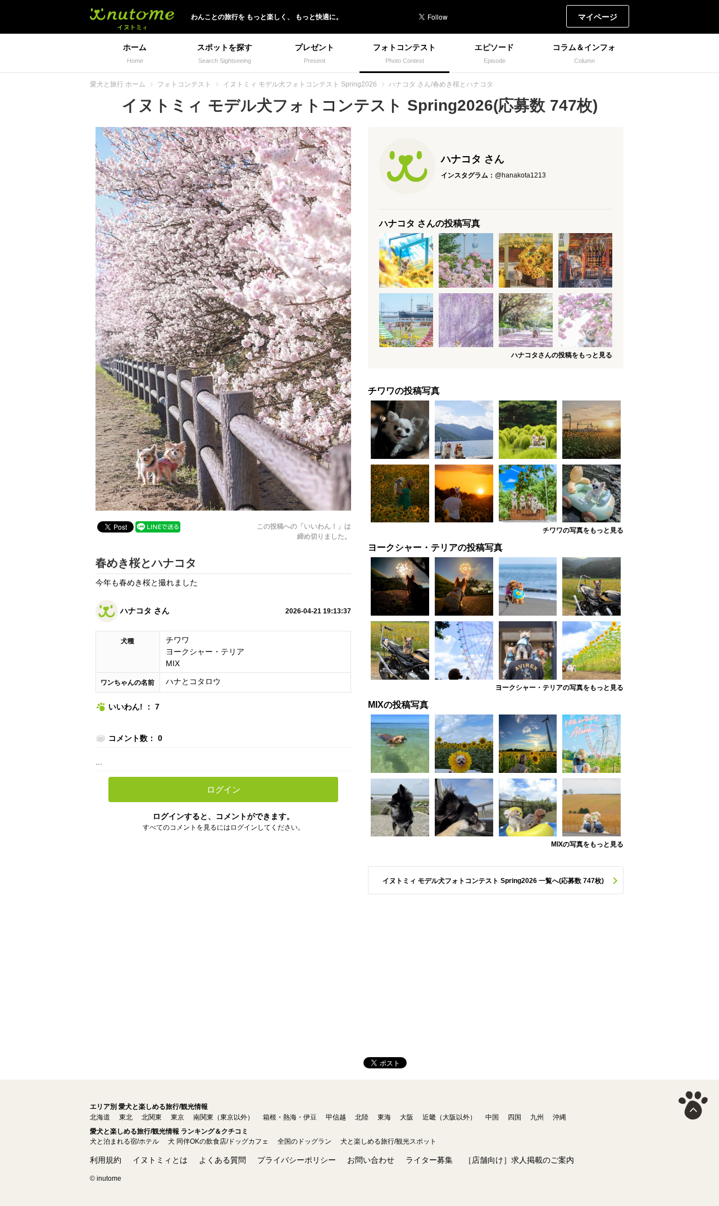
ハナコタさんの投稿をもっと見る (561, 355)
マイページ (597, 16)
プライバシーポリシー (296, 1159)
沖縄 (559, 1117)
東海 (384, 1117)
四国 (514, 1117)
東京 (177, 1117)
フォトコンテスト (184, 84)
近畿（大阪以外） (449, 1117)
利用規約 (105, 1159)
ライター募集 (429, 1159)
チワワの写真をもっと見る (583, 530)
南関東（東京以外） (223, 1117)
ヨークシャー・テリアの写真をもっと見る (559, 687)
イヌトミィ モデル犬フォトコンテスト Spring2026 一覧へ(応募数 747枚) (493, 881)
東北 (126, 1117)
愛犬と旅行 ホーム (117, 84)
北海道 (100, 1117)
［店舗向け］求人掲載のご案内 (519, 1159)
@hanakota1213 (520, 175)
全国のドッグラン (304, 1141)
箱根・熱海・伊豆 (290, 1117)
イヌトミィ (132, 17)
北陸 (361, 1117)
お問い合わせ (370, 1159)
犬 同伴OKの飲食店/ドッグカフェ (218, 1141)
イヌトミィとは (160, 1159)
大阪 (406, 1117)
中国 (492, 1117)
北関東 (152, 1117)
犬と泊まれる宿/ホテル (124, 1141)
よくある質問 (222, 1159)
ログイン (223, 789)
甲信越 (336, 1117)
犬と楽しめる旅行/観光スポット (388, 1141)
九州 (537, 1117)
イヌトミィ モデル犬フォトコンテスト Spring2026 (300, 84)
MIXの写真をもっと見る (587, 844)
